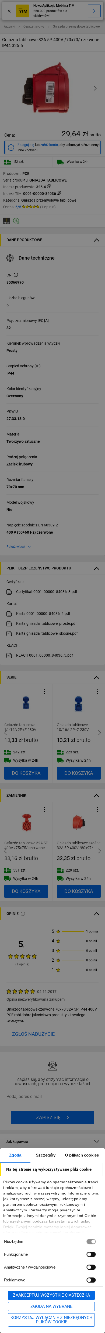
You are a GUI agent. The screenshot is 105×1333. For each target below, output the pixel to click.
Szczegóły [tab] (45, 1155)
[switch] (91, 1254)
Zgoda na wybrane (51, 1306)
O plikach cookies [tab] (82, 1155)
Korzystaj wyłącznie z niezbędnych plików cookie (51, 1319)
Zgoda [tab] (15, 1155)
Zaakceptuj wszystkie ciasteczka (51, 1295)
